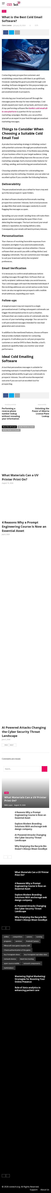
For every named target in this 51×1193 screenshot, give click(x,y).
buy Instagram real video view (35, 954)
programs (7, 941)
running (39, 937)
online (6, 937)
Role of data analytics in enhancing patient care (27, 989)
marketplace (8, 968)
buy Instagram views (12, 954)
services (18, 941)
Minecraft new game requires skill (17, 945)
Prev (6, 745)
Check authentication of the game (17, 950)
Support (34, 1189)
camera (29, 937)
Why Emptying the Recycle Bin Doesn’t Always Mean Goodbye (31, 847)
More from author (26, 427)
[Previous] (5, 857)
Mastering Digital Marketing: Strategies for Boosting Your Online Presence (30, 979)
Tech (4, 11)
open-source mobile (11, 963)
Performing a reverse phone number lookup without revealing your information (11, 413)
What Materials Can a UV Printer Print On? (20, 477)
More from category (11, 430)
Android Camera (32, 941)
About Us (44, 1189)
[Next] (10, 857)
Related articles (9, 427)
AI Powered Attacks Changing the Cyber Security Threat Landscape (24, 731)
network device (10, 959)
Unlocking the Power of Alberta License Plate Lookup (40, 412)
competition (17, 937)
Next (12, 745)
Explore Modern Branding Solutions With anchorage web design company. (31, 826)
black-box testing (27, 959)
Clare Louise (7, 25)
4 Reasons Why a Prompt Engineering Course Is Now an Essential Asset (24, 526)
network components (32, 963)
